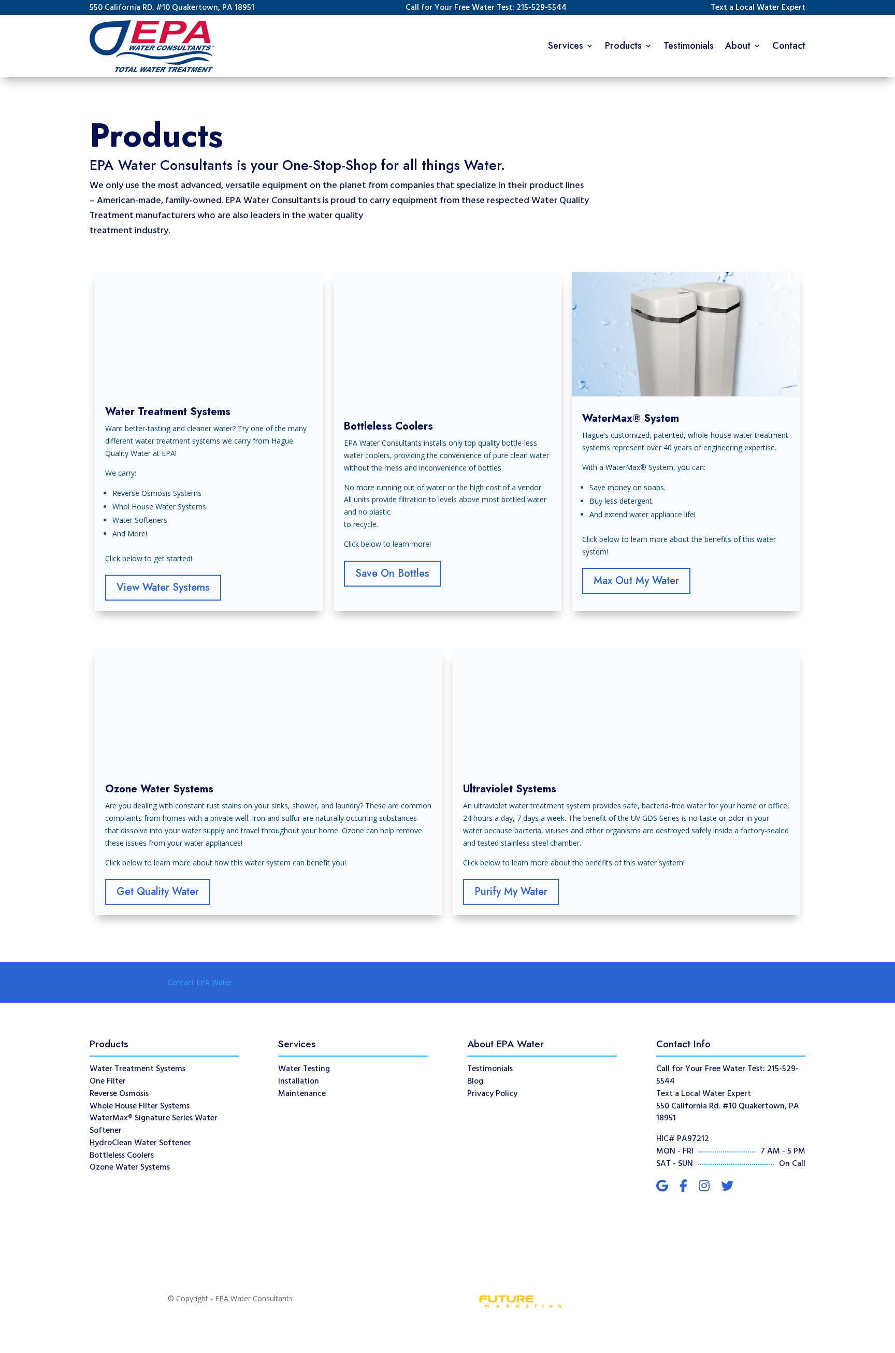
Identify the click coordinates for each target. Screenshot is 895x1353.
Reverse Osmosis (119, 1094)
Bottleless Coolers (122, 1155)
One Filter (108, 1081)
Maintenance (302, 1094)
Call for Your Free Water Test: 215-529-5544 (486, 8)
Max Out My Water (636, 580)
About (737, 45)
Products (623, 45)
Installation (298, 1081)
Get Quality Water (158, 891)
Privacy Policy (492, 1094)
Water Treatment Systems (137, 1069)
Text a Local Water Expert (758, 8)
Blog (475, 1081)
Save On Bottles (392, 573)
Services (565, 45)
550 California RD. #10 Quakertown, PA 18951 (172, 8)
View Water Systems (163, 587)
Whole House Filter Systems (140, 1106)
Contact (788, 45)
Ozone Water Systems (130, 1167)
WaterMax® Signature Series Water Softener (154, 1124)
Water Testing (304, 1069)
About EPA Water (505, 1043)
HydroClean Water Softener (140, 1143)
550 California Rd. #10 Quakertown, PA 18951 (727, 1113)
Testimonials (688, 45)
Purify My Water (510, 891)
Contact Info (683, 1043)
